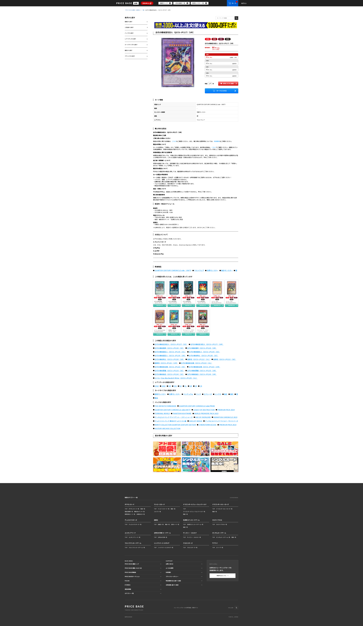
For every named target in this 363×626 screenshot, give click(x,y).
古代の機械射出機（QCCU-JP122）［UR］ (204, 367)
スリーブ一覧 (219, 547)
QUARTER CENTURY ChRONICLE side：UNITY (173, 270)
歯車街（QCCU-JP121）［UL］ (198, 359)
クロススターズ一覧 (192, 547)
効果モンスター (212, 270)
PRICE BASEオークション (132, 576)
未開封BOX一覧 (141, 514)
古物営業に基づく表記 (172, 585)
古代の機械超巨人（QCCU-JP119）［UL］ (170, 352)
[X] (236, 607)
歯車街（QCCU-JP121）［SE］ (224, 359)
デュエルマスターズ (131, 520)
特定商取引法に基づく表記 (173, 581)
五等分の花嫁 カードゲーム (162, 533)
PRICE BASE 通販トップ (132, 564)
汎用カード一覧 (175, 524)
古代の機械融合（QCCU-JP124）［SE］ (169, 374)
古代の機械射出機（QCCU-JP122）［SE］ (170, 367)
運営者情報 (128, 589)
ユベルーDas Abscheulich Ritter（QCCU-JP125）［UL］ (176, 378)
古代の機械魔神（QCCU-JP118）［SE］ (169, 348)
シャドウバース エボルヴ (161, 543)
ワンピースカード (159, 504)
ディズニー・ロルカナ (190, 533)
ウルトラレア (199, 270)
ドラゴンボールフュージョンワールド (195, 504)
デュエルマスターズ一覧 (135, 524)
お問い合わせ (169, 564)
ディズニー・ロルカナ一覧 (194, 537)
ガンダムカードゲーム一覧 (223, 537)
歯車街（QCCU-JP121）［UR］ (166, 363)
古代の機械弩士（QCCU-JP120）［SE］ (203, 355)
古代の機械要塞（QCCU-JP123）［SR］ (202, 370)
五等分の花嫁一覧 (162, 537)
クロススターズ (188, 543)
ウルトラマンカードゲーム (133, 543)
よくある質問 (169, 568)
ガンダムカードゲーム (219, 533)
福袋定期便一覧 (129, 511)
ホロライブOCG (217, 520)
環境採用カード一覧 (130, 514)
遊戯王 (138, 10)
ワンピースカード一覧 (163, 509)
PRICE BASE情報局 (130, 572)
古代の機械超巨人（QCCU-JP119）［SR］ (170, 355)
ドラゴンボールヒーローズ (220, 504)
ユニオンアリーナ (130, 533)
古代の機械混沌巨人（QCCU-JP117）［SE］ (171, 344)
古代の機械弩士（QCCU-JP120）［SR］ (169, 359)
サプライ (215, 543)
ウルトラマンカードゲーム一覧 (137, 547)
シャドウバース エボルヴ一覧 (165, 547)
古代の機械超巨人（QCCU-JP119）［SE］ (204, 352)
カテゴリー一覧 (129, 593)
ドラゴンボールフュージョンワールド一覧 (194, 511)
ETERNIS (127, 585)
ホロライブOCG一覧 (221, 524)
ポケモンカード (129, 504)
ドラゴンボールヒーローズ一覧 (224, 509)
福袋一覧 (142, 509)
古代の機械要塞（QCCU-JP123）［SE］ (169, 370)
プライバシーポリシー (172, 576)
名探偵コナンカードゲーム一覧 (195, 524)
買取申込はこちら (222, 575)
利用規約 (217, 141)
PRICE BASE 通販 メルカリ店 (133, 568)
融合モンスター (227, 270)
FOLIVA (127, 581)
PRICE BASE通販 (130, 10)
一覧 (143, 10)
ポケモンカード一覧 (134, 509)
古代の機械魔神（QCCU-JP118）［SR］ (202, 348)
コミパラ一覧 (157, 511)
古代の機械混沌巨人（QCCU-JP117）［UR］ (207, 344)
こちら (174, 141)
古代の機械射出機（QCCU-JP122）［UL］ (196, 363)
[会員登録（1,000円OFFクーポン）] (195, 25)
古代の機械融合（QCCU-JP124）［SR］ (202, 374)
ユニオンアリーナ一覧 (134, 537)
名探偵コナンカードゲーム (191, 520)
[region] (192, 3)
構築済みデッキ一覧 (139, 511)
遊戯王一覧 (161, 524)
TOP (126, 509)
